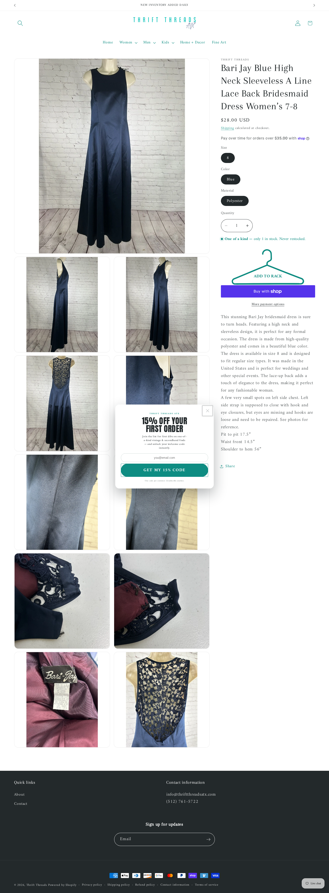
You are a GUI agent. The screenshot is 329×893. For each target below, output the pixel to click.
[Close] (207, 411)
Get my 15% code (164, 470)
